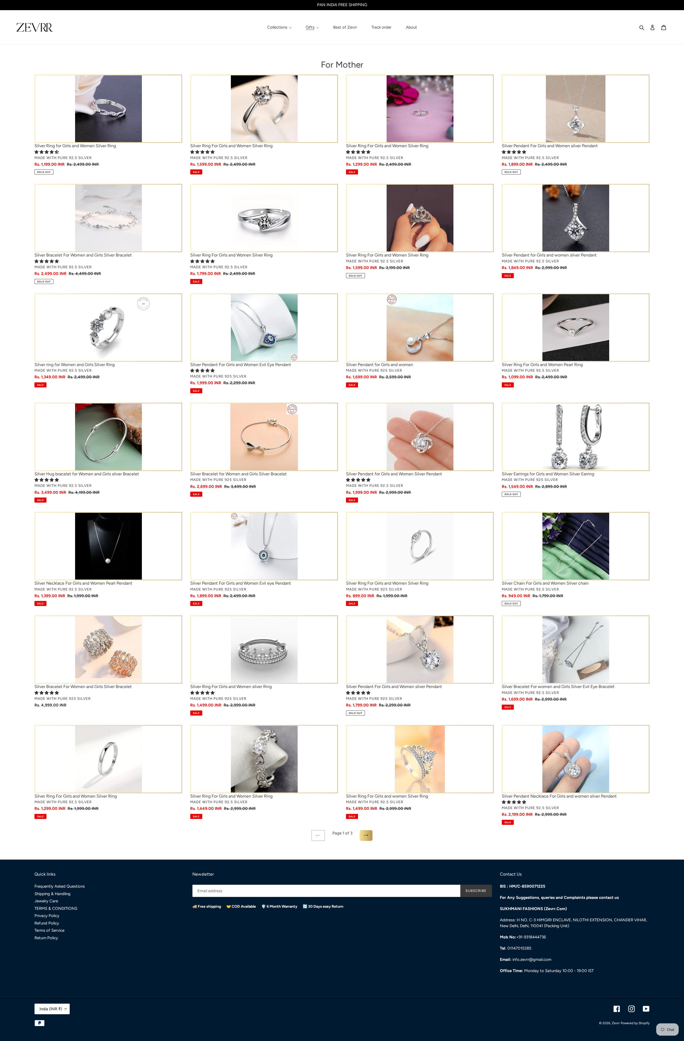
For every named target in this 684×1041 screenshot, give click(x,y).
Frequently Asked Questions (59, 886)
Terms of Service (49, 930)
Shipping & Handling (52, 893)
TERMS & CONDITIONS (55, 908)
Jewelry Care (46, 901)
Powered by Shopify (635, 1023)
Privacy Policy (46, 915)
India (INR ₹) (51, 1009)
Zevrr (616, 1023)
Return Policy (46, 937)
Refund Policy (46, 923)
